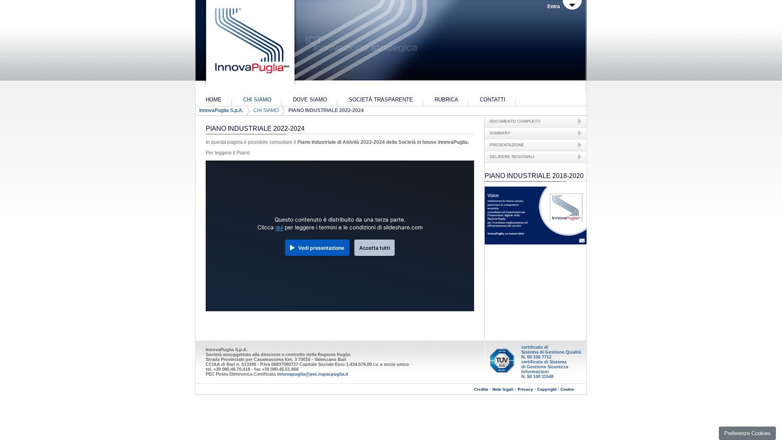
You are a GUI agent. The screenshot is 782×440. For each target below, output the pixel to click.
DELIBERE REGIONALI (512, 156)
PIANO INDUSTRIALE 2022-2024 (326, 110)
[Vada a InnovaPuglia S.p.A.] (249, 47)
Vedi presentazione (321, 248)
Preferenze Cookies (747, 433)
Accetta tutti (374, 248)
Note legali (503, 389)
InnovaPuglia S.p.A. (221, 110)
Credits (481, 389)
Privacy (525, 389)
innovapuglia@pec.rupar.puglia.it (312, 374)
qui (279, 227)
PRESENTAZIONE (507, 145)
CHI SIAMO (266, 110)
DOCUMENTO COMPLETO (515, 121)
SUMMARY (500, 133)
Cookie (567, 389)
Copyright (546, 389)
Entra (553, 6)
